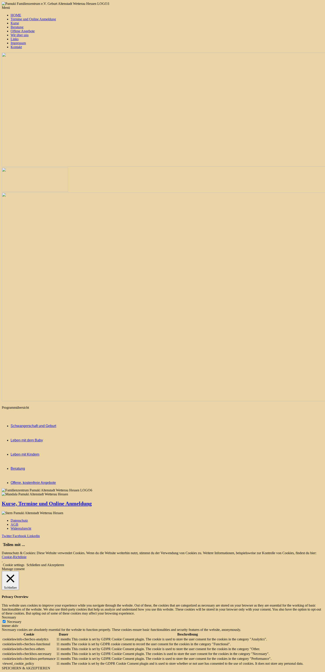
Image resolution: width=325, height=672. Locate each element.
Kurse (15, 23)
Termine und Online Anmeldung (33, 19)
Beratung (17, 27)
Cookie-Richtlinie (14, 557)
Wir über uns (20, 35)
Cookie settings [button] (13, 565)
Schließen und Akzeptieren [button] (45, 565)
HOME (16, 15)
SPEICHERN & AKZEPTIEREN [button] (26, 668)
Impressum (18, 43)
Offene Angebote (23, 31)
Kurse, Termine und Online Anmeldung (47, 503)
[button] (162, 8)
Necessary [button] (9, 617)
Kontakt (16, 47)
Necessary (14, 622)
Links (15, 39)
